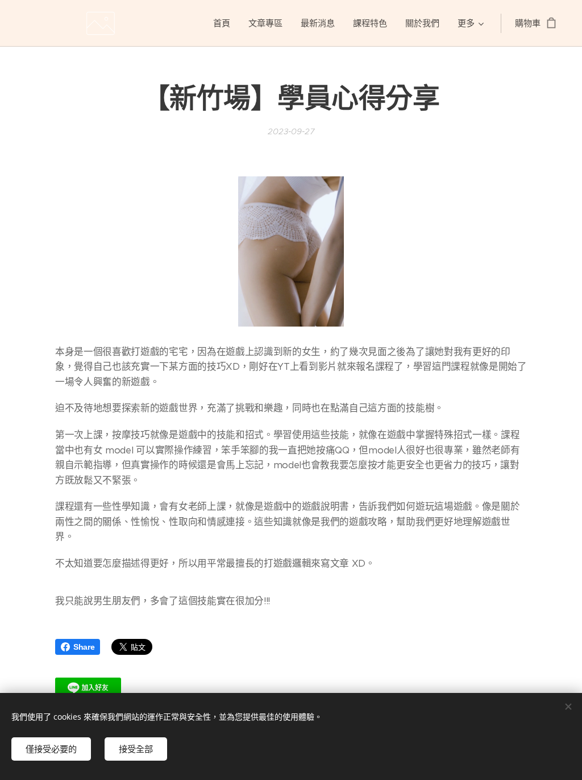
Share (83, 646)
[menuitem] (224, 23)
